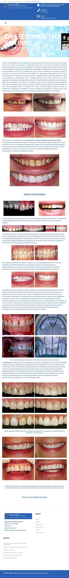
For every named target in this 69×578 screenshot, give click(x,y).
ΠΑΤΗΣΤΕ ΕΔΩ (36, 1)
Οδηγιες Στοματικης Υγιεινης (13, 552)
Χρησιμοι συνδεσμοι (10, 558)
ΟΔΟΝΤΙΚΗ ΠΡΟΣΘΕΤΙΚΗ (20, 47)
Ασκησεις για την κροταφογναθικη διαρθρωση (14, 544)
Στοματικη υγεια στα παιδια (12, 555)
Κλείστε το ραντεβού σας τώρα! (34, 497)
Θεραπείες (39, 524)
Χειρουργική (40, 527)
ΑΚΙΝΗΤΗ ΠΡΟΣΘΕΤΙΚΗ (39, 47)
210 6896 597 (44, 12)
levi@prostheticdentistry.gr (48, 18)
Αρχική (7, 47)
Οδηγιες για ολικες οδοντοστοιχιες (15, 547)
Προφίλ (38, 522)
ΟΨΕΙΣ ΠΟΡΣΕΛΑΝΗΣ (34, 194)
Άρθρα (38, 530)
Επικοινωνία (40, 532)
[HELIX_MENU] (5, 23)
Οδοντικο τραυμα (9, 550)
